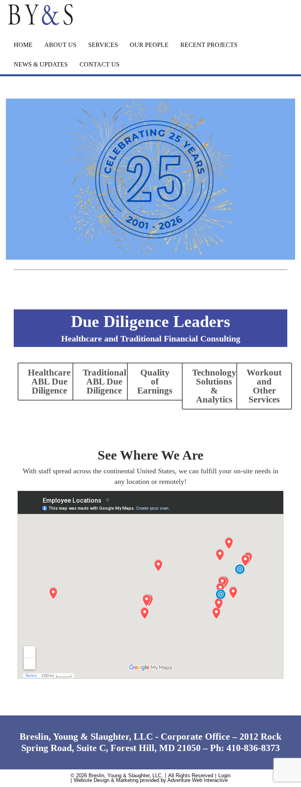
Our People (149, 44)
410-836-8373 (253, 748)
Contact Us (100, 64)
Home (23, 44)
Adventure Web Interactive (197, 780)
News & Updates (41, 64)
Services (103, 44)
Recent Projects (209, 44)
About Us (60, 44)
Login (224, 775)
